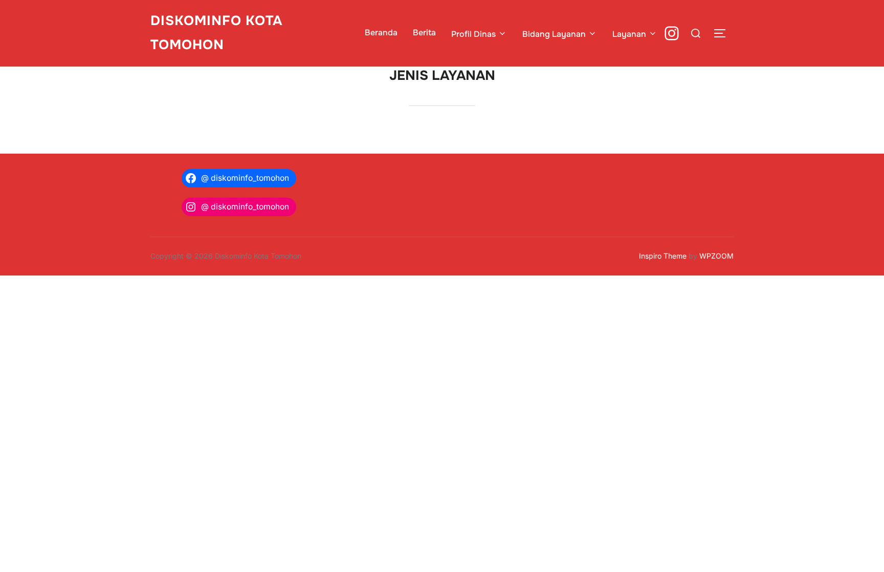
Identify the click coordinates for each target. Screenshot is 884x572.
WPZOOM (716, 255)
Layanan (629, 34)
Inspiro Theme (663, 255)
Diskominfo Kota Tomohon (216, 32)
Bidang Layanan (554, 34)
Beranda (381, 32)
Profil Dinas (473, 34)
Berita (424, 32)
